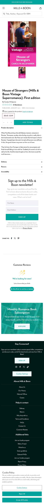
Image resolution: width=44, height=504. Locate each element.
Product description (22, 128)
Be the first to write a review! (22, 289)
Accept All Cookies (22, 500)
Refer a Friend (22, 444)
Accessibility (22, 172)
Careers (22, 398)
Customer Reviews (22, 429)
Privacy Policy (22, 465)
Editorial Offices (22, 394)
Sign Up (22, 360)
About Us (22, 387)
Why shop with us (22, 415)
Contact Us (22, 426)
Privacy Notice (27, 228)
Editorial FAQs (22, 454)
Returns (22, 167)
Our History (22, 390)
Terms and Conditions (22, 419)
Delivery (22, 162)
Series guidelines (22, 451)
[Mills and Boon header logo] (22, 8)
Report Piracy (22, 461)
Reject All (22, 494)
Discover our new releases (22, 2)
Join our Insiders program (22, 458)
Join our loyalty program (22, 440)
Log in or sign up (28, 111)
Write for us (22, 447)
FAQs (22, 422)
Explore (22, 326)
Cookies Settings (22, 374)
